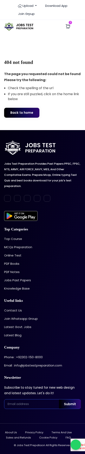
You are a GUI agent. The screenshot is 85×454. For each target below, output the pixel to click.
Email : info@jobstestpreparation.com (33, 365)
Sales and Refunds (18, 438)
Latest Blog (12, 335)
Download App (55, 6)
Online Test (12, 255)
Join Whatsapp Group (21, 318)
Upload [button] (28, 6)
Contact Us (13, 310)
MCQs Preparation (18, 247)
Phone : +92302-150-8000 (23, 357)
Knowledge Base (17, 288)
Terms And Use (62, 432)
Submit (70, 404)
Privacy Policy (34, 432)
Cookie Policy (48, 438)
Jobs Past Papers (17, 280)
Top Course (13, 239)
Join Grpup (26, 14)
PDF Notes (12, 272)
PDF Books (11, 263)
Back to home (21, 112)
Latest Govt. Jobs (17, 327)
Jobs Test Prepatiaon (31, 445)
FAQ (68, 438)
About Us (11, 432)
